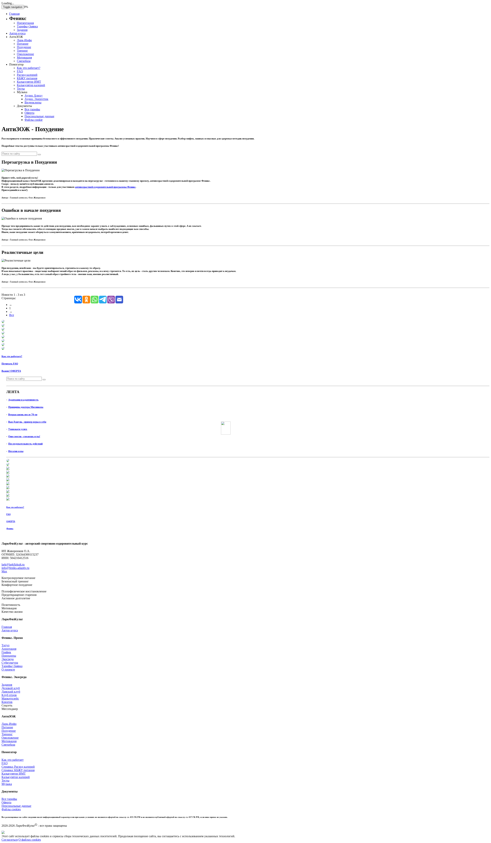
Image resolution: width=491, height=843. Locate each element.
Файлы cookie (34, 119)
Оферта (29, 112)
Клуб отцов (9, 695)
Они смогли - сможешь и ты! (24, 436)
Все (11, 315)
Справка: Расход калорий (18, 766)
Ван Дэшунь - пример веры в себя (27, 421)
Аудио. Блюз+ (34, 95)
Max (4, 571)
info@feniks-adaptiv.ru (15, 568)
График (6, 652)
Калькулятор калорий (31, 85)
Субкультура (10, 662)
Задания (22, 29)
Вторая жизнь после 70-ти (22, 414)
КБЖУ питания (27, 78)
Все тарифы (32, 109)
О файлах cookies (29, 839)
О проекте (8, 669)
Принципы (9, 655)
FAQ (20, 71)
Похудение (24, 47)
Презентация (25, 23)
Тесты (21, 88)
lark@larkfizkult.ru (13, 564)
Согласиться (10, 839)
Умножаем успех (17, 429)
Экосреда (8, 659)
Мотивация (24, 57)
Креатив (7, 702)
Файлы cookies (11, 809)
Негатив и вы (15, 451)
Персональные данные (39, 116)
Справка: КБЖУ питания (18, 770)
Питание (22, 43)
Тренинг (22, 50)
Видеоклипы (33, 102)
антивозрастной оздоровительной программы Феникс (105, 186)
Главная (14, 13)
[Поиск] (39, 154)
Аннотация (9, 648)
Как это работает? (28, 68)
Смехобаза (23, 61)
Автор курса (17, 33)
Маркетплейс (10, 698)
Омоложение (25, 54)
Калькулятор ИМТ (29, 81)
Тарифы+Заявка (27, 26)
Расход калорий (27, 74)
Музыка (7, 784)
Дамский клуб (11, 691)
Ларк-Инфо (24, 40)
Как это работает (13, 759)
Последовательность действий (25, 443)
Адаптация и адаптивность (23, 399)
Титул (5, 645)
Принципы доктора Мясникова (25, 407)
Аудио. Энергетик (36, 99)
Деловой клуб (11, 688)
